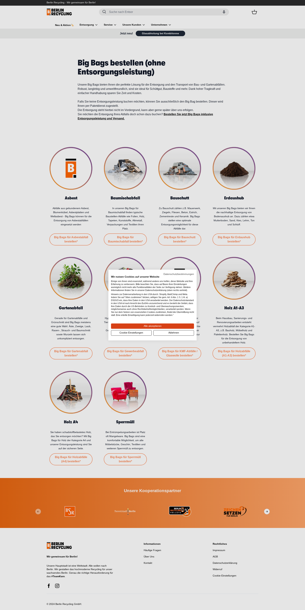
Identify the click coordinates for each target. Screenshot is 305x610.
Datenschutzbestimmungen (178, 274)
